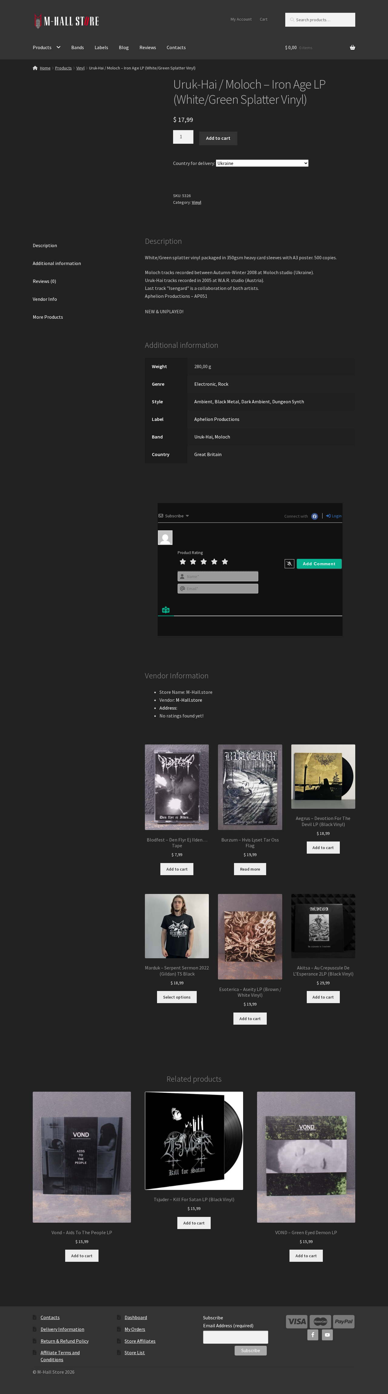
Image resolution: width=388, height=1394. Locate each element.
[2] (193, 562)
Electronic (205, 384)
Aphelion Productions (216, 419)
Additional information (57, 263)
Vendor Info (45, 299)
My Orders (135, 1329)
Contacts (176, 47)
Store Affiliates (140, 1341)
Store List (135, 1352)
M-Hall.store (189, 700)
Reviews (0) (44, 281)
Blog (124, 47)
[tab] (82, 246)
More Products (48, 317)
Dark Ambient (255, 401)
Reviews (147, 47)
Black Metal (227, 401)
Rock (223, 384)
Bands (77, 47)
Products (42, 47)
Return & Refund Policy (65, 1341)
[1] (183, 562)
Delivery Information (62, 1329)
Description (45, 245)
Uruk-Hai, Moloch (212, 437)
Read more (250, 869)
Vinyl (80, 68)
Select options (177, 997)
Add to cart (218, 138)
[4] (214, 562)
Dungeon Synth (288, 401)
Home (45, 68)
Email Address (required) (228, 1325)
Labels (101, 47)
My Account (241, 19)
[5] (225, 562)
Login (336, 516)
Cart (263, 19)
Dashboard (136, 1317)
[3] (203, 562)
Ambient (203, 401)
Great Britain (208, 454)
